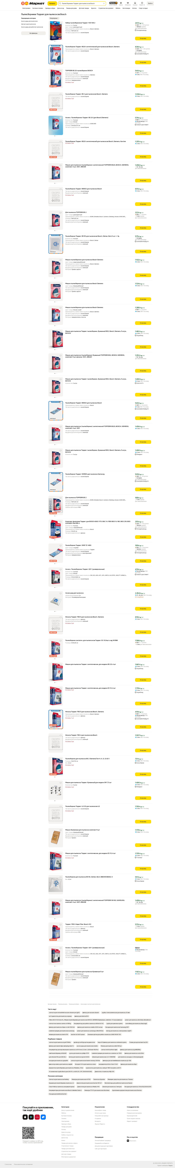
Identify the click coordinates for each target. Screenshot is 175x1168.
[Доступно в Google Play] (31, 1119)
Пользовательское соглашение (23, 1164)
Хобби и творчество (67, 1135)
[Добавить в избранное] (60, 23)
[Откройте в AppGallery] (37, 1119)
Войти (150, 3)
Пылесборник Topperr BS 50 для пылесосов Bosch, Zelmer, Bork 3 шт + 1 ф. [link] (92, 236)
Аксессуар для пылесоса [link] (74, 593)
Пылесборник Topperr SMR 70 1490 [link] (78, 545)
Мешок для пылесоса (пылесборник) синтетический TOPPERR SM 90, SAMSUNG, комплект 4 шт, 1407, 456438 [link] (95, 901)
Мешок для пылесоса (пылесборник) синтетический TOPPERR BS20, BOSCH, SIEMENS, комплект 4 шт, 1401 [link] (97, 427)
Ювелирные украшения (68, 1157)
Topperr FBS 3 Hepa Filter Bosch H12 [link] (78, 924)
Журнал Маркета (100, 1124)
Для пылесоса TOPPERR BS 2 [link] (75, 212)
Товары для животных (68, 1148)
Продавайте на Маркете (102, 1143)
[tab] (26, 8)
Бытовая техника (66, 1116)
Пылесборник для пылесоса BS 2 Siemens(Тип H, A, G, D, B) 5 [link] (87, 759)
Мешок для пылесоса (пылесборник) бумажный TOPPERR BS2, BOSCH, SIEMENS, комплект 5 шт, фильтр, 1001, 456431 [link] (95, 356)
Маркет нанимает (132, 1121)
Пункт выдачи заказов (133, 1118)
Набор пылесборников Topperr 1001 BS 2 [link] (80, 23)
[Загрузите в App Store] (25, 1119)
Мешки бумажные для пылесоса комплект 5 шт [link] (82, 830)
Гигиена (63, 1118)
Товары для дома (66, 1126)
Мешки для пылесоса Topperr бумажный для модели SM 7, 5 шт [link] (88, 782)
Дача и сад (64, 1137)
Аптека (63, 1129)
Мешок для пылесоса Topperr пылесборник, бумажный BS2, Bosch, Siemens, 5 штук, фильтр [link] (95, 332)
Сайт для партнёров (101, 1148)
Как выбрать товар (100, 1110)
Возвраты (98, 1121)
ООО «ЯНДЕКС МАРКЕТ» (165, 1163)
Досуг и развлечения (67, 1110)
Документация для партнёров (104, 1146)
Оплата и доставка (100, 1113)
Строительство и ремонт (68, 1151)
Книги (63, 1140)
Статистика (8, 1164)
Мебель (63, 1113)
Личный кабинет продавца (103, 1140)
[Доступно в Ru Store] (43, 1119)
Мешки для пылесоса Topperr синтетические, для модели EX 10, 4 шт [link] (90, 688)
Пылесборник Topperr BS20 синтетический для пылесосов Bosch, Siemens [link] (92, 47)
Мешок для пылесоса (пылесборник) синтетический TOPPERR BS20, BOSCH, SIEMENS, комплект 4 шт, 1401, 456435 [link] (97, 166)
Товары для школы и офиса (69, 1143)
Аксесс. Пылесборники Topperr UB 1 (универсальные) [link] (85, 569)
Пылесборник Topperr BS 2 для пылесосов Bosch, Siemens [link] (86, 94)
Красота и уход (65, 1132)
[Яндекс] (170, 1165)
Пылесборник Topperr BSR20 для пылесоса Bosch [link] (83, 189)
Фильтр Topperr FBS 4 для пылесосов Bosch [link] (81, 735)
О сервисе (98, 1118)
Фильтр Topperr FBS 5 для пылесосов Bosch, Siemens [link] (84, 617)
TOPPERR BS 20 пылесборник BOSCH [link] (79, 70)
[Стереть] (104, 3)
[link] (64, 1012)
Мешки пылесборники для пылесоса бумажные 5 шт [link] (84, 971)
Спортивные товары (67, 1146)
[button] (54, 18)
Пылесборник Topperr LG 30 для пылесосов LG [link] (82, 806)
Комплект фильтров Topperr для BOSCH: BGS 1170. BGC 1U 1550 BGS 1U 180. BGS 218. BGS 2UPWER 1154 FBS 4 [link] (97, 522)
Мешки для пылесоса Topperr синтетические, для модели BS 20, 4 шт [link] (90, 664)
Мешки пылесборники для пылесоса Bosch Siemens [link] (84, 260)
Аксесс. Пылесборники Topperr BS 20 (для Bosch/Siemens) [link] (86, 117)
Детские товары (66, 1154)
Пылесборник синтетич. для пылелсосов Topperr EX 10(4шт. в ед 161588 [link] (91, 640)
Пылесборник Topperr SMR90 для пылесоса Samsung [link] (84, 474)
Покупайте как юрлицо (101, 1116)
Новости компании (132, 1110)
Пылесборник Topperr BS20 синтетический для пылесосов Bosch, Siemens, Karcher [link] (95, 141)
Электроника (65, 1121)
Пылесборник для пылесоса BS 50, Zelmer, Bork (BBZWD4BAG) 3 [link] (89, 877)
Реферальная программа (134, 1113)
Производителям (132, 1116)
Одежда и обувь (66, 1124)
